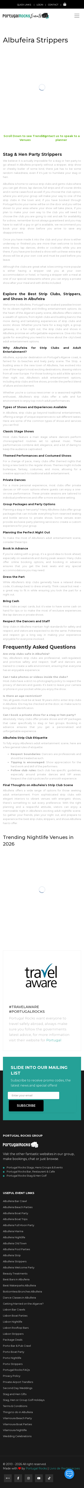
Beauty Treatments (15, 1273)
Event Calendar (28, 24)
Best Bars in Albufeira (16, 1279)
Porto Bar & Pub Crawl (17, 1345)
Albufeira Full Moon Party (18, 1225)
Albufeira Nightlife (14, 1237)
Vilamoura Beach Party (17, 1418)
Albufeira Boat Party (15, 1213)
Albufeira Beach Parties (17, 1207)
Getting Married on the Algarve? (23, 1303)
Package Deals (12, 1339)
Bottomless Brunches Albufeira (22, 1291)
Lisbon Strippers (13, 1333)
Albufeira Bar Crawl (15, 1201)
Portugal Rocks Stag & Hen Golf (26, 1175)
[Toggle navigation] (76, 16)
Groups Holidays (28, 28)
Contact (53, 4)
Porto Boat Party (13, 1351)
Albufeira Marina (13, 1231)
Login (40, 4)
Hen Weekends (27, 20)
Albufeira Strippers (14, 1261)
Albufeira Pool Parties (16, 1249)
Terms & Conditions (15, 1406)
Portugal (53, 1040)
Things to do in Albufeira (18, 1412)
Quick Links (24, 4)
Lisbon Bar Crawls (14, 1309)
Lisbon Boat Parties (15, 1315)
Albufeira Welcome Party (18, 1267)
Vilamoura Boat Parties (17, 1424)
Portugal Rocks (36, 1468)
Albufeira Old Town (15, 1243)
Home (21, 12)
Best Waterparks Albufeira (19, 1285)
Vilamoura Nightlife (15, 1430)
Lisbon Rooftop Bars (16, 1327)
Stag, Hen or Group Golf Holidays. (24, 1399)
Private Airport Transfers (18, 1381)
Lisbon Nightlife (12, 1321)
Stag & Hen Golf (28, 32)
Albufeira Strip (12, 1255)
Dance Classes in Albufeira (19, 1297)
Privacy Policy (11, 1375)
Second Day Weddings (17, 1388)
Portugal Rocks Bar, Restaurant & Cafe (31, 1171)
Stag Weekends (27, 16)
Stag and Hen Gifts (14, 1394)
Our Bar (23, 53)
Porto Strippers (12, 1363)
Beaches (23, 40)
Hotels (22, 44)
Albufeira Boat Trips (15, 1219)
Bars (21, 36)
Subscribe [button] (26, 1105)
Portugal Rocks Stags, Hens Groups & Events (35, 1167)
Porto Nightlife (12, 1357)
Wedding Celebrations (17, 1436)
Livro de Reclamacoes (64, 1468)
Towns (22, 49)
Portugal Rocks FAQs (16, 1369)
